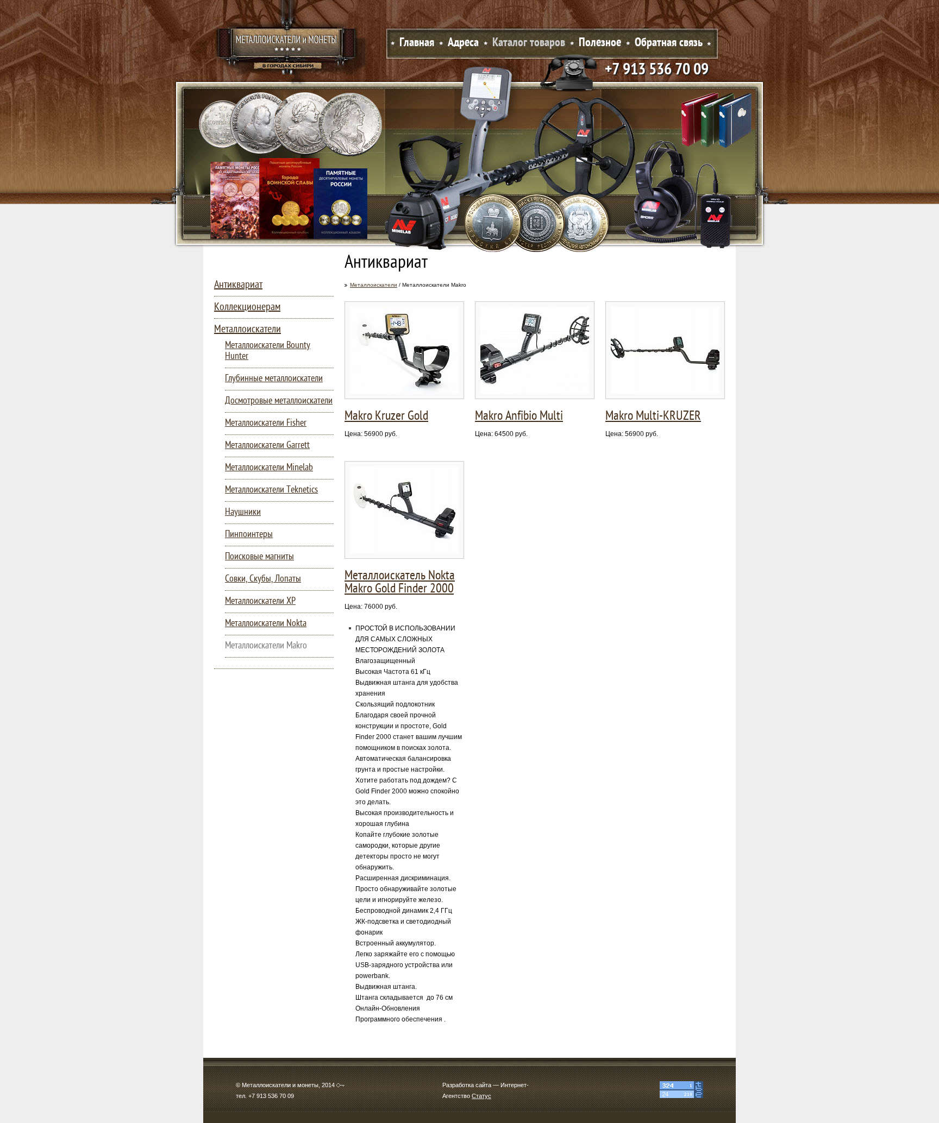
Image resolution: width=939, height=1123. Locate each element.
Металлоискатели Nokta (265, 623)
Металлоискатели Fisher (265, 423)
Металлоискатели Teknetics (271, 490)
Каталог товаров (528, 43)
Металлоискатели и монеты (287, 46)
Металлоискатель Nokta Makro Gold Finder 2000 (400, 582)
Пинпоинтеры (249, 534)
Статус (481, 1096)
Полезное (600, 43)
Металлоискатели (373, 285)
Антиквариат (238, 285)
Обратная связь (669, 43)
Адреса (463, 43)
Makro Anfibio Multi (519, 416)
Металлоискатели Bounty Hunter (267, 351)
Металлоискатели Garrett (267, 445)
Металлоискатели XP (260, 601)
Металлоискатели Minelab (269, 468)
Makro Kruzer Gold (386, 416)
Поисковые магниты (259, 557)
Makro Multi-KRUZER (653, 416)
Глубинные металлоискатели (274, 379)
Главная (416, 43)
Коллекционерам (247, 307)
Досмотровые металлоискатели (279, 401)
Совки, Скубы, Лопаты (263, 579)
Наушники (243, 512)
